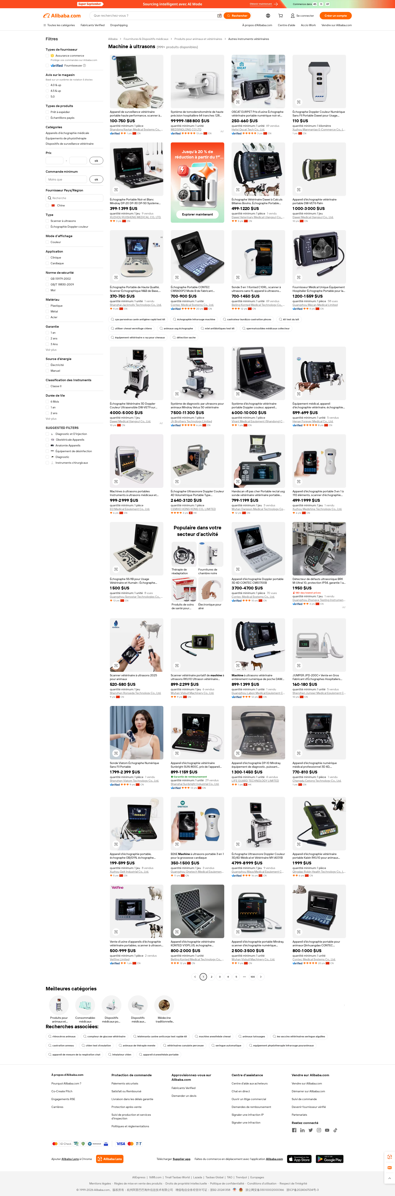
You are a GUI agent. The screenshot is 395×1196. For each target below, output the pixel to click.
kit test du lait (291, 319)
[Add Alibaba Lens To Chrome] (109, 1159)
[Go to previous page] (195, 977)
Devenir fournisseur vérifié (309, 1107)
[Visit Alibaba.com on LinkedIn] (302, 1130)
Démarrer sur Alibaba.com (308, 1091)
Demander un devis (184, 1095)
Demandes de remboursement (251, 1107)
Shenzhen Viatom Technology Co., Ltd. (134, 780)
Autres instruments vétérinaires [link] (248, 39)
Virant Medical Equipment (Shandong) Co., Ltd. (258, 421)
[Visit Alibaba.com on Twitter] (310, 1130)
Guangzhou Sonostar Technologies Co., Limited (136, 596)
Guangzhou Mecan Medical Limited (315, 304)
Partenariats (299, 1114)
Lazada (197, 1177)
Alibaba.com (274, 1159)
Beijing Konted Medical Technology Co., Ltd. (258, 304)
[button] (219, 15)
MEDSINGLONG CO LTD (186, 129)
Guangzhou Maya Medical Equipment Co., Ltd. (258, 871)
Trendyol (241, 1177)
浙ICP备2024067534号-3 (302, 1189)
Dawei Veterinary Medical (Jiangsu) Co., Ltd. (258, 217)
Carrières (57, 1107)
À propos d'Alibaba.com (67, 1074)
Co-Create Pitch (61, 1091)
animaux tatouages (254, 1036)
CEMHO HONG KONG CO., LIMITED (193, 509)
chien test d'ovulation (98, 1045)
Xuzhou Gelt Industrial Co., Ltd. (129, 871)
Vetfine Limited (119, 959)
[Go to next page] (261, 977)
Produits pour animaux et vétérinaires (198, 39)
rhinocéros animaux (64, 1036)
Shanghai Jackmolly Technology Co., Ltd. (135, 304)
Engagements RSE (63, 1099)
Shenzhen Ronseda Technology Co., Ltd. (135, 693)
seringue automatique (228, 1045)
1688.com (155, 1177)
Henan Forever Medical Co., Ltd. (313, 421)
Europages (257, 1177)
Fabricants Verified (183, 1088)
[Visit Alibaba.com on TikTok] (335, 1130)
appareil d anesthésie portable (161, 1054)
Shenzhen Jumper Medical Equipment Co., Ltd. (319, 693)
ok (96, 160)
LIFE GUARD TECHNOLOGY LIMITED (255, 780)
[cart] (281, 16)
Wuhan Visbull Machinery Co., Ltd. (192, 693)
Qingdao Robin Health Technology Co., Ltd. (319, 871)
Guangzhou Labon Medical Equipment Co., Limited (258, 693)
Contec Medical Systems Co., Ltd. (192, 304)
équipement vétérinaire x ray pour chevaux (140, 337)
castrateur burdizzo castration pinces (249, 319)
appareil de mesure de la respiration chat (76, 1054)
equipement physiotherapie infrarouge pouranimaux (283, 1045)
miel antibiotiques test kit (220, 328)
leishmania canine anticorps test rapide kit (162, 1036)
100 (253, 976)
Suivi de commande (304, 1099)
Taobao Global (214, 1177)
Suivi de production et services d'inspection (131, 1116)
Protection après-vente (127, 1107)
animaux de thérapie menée (139, 1045)
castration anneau (63, 1045)
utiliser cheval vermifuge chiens (133, 328)
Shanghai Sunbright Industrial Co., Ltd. (195, 784)
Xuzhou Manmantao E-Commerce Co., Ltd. (319, 129)
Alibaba (112, 39)
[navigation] (74, 508)
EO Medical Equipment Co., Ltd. (130, 509)
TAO (229, 1177)
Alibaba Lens (70, 1159)
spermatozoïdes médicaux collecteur (268, 328)
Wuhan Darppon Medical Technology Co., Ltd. (258, 509)
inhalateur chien (121, 1054)
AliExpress (138, 1177)
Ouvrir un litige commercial (249, 1099)
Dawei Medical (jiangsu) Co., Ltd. (313, 217)
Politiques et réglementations (130, 1126)
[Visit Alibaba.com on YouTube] (327, 1130)
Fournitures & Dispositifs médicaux (146, 39)
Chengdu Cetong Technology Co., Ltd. (317, 780)
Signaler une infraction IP (248, 1114)
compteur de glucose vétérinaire (106, 1036)
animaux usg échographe (178, 328)
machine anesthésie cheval (215, 1036)
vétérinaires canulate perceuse (185, 1045)
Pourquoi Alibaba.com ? (66, 1083)
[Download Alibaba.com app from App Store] (299, 1159)
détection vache (186, 337)
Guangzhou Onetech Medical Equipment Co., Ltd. (197, 871)
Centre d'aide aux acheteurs (250, 1083)
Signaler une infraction (246, 1122)
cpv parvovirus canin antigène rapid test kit (140, 319)
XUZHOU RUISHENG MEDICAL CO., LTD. (135, 217)
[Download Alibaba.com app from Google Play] (330, 1159)
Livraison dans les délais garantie (132, 1099)
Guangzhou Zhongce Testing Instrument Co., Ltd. (319, 600)
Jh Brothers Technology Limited (191, 421)
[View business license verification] (235, 1190)
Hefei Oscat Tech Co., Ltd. (248, 129)
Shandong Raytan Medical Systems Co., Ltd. (136, 129)
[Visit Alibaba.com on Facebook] (294, 1130)
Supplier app (182, 1159)
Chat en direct (241, 1091)
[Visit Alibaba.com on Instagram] (318, 1130)
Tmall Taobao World (177, 1177)
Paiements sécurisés (125, 1083)
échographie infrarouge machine (196, 319)
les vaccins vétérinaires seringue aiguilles (301, 1036)
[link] (389, 1157)
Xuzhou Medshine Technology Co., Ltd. (317, 509)
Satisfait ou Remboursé (126, 1091)
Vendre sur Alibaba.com (307, 1083)
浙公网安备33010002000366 (264, 1189)
